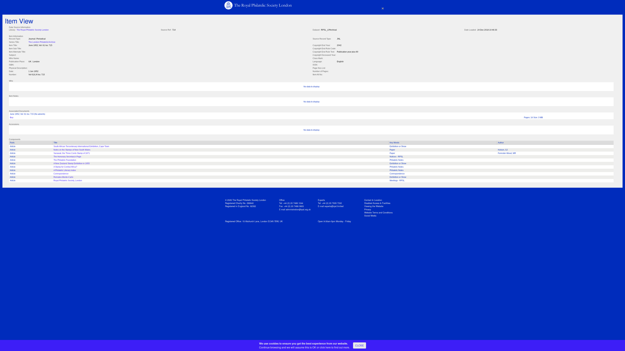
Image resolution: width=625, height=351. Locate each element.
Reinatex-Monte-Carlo (63, 177)
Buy (11, 117)
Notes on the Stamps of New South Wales (72, 150)
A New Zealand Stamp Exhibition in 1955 (72, 163)
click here (325, 347)
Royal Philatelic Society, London (68, 180)
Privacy (367, 209)
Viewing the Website (373, 206)
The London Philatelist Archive (41, 42)
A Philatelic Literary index (65, 170)
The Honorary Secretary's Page (67, 157)
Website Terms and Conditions (378, 212)
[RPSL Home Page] (258, 5)
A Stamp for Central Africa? (65, 167)
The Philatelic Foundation (65, 160)
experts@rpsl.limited (334, 206)
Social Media (370, 215)
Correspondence (61, 174)
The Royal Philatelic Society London (33, 30)
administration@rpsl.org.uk (298, 209)
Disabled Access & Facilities (377, 203)
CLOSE (359, 345)
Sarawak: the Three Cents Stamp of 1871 (72, 153)
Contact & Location (373, 200)
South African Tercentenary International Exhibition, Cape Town (81, 146)
